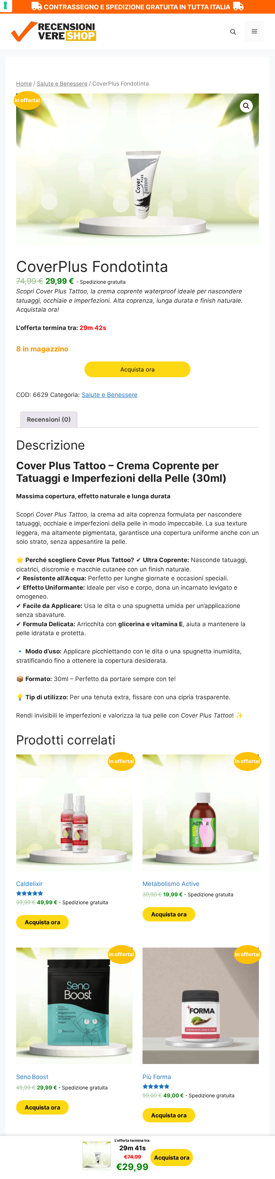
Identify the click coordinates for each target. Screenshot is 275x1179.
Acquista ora (171, 1157)
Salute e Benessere (62, 83)
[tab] (48, 420)
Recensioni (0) (49, 419)
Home (24, 83)
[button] (246, 106)
